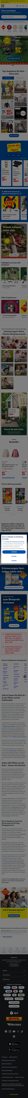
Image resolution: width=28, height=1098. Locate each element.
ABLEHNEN (14, 560)
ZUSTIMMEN (14, 552)
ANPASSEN (14, 556)
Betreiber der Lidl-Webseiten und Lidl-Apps (14, 541)
